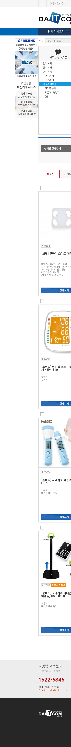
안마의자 (47, 67)
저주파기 (49, 80)
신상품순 (49, 174)
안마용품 (47, 72)
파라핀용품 (50, 88)
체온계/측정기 (52, 92)
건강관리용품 (49, 84)
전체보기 (47, 63)
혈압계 (48, 96)
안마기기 (49, 76)
